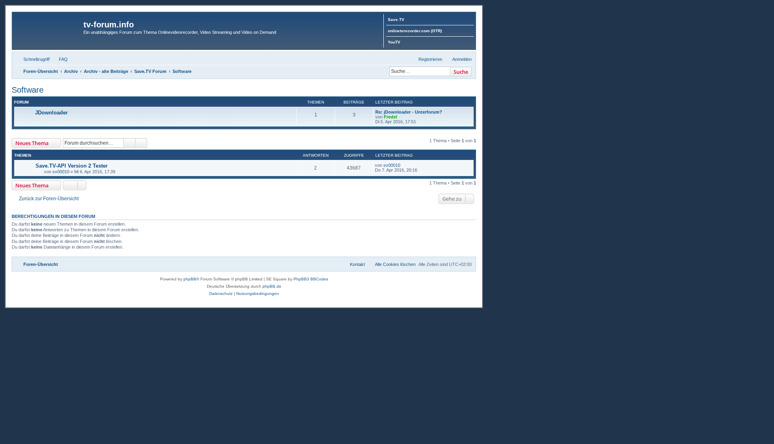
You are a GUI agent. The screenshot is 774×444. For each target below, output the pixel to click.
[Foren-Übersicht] (48, 27)
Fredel (390, 116)
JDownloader (51, 113)
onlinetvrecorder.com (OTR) (415, 31)
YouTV (394, 42)
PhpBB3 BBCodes (310, 279)
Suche (461, 71)
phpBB (189, 279)
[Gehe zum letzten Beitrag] (404, 165)
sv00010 (60, 171)
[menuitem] (60, 59)
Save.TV (396, 19)
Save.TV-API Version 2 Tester (71, 166)
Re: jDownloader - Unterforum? (408, 112)
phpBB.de (271, 286)
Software (28, 89)
